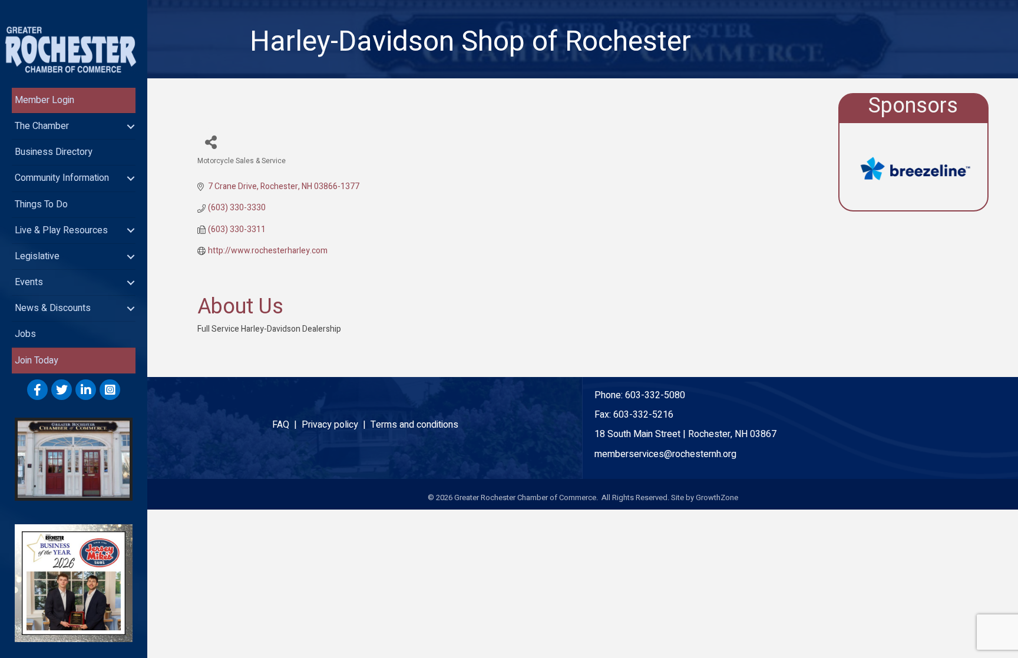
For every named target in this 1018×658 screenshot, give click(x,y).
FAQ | (287, 425)
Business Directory (53, 152)
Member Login (44, 100)
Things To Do (41, 204)
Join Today (36, 360)
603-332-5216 (643, 415)
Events (29, 282)
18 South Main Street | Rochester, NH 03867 (685, 434)
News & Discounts (53, 308)
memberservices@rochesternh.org (665, 454)
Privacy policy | (336, 425)
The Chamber (42, 126)
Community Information (62, 178)
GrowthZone (717, 497)
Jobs (25, 334)
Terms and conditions (414, 425)
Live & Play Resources (61, 230)
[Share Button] (210, 141)
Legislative (37, 256)
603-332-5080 (655, 395)
